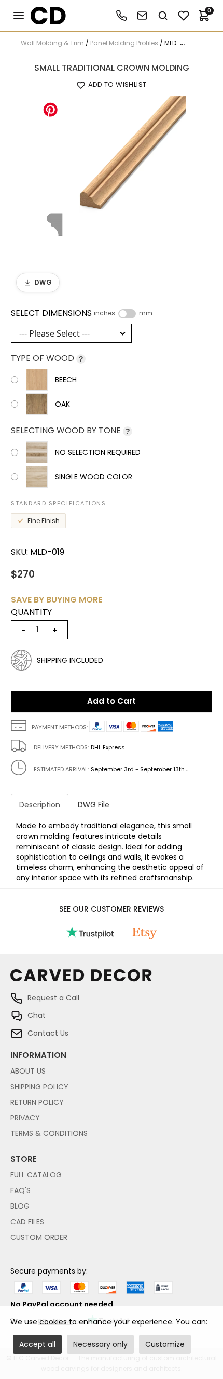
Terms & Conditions (49, 1133)
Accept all (37, 1344)
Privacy (25, 1118)
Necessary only (100, 1344)
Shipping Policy (39, 1086)
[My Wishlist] (183, 15)
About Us (28, 1071)
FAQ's (20, 1190)
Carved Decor (44, 15)
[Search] (163, 15)
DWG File (93, 804)
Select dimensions (81, 313)
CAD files (27, 1221)
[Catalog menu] (18, 15)
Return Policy (37, 1102)
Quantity (31, 612)
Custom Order (38, 1237)
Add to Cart (111, 700)
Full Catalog (36, 1175)
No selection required (98, 452)
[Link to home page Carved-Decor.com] (111, 980)
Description (39, 804)
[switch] (127, 313)
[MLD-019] (111, 170)
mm (145, 313)
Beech (66, 379)
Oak (62, 404)
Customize (165, 1344)
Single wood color (93, 477)
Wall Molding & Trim (52, 42)
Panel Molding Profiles (124, 42)
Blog (20, 1206)
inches (104, 313)
